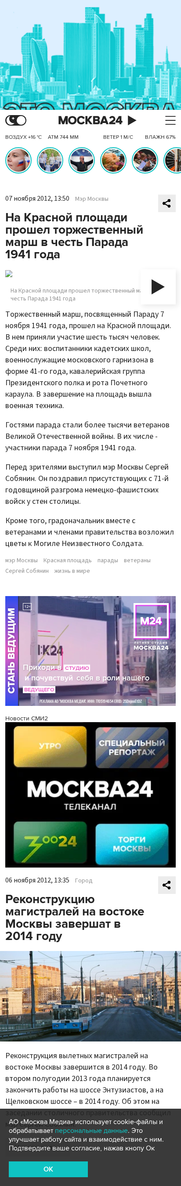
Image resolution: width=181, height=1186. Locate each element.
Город (84, 880)
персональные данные (91, 1130)
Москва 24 (90, 121)
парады (108, 560)
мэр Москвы (21, 560)
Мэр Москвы (92, 199)
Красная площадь (67, 560)
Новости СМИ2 (26, 718)
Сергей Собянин (27, 571)
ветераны (137, 560)
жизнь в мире (72, 571)
